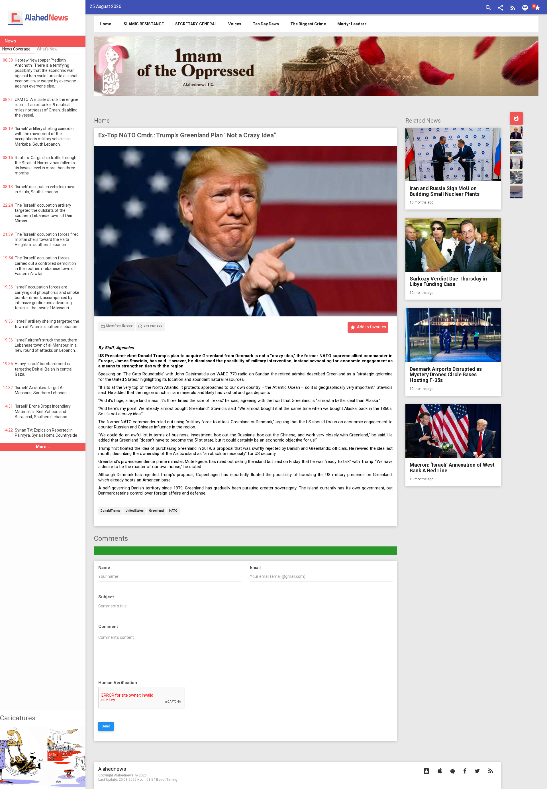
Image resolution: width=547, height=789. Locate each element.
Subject (106, 596)
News (10, 41)
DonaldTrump (110, 511)
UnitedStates (135, 511)
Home (102, 120)
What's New (47, 49)
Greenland (156, 511)
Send (106, 726)
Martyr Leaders (352, 24)
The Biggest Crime (308, 24)
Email (255, 567)
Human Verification (117, 682)
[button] (500, 8)
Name (104, 567)
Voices (234, 24)
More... (43, 446)
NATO (173, 511)
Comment (108, 626)
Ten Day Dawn (266, 24)
